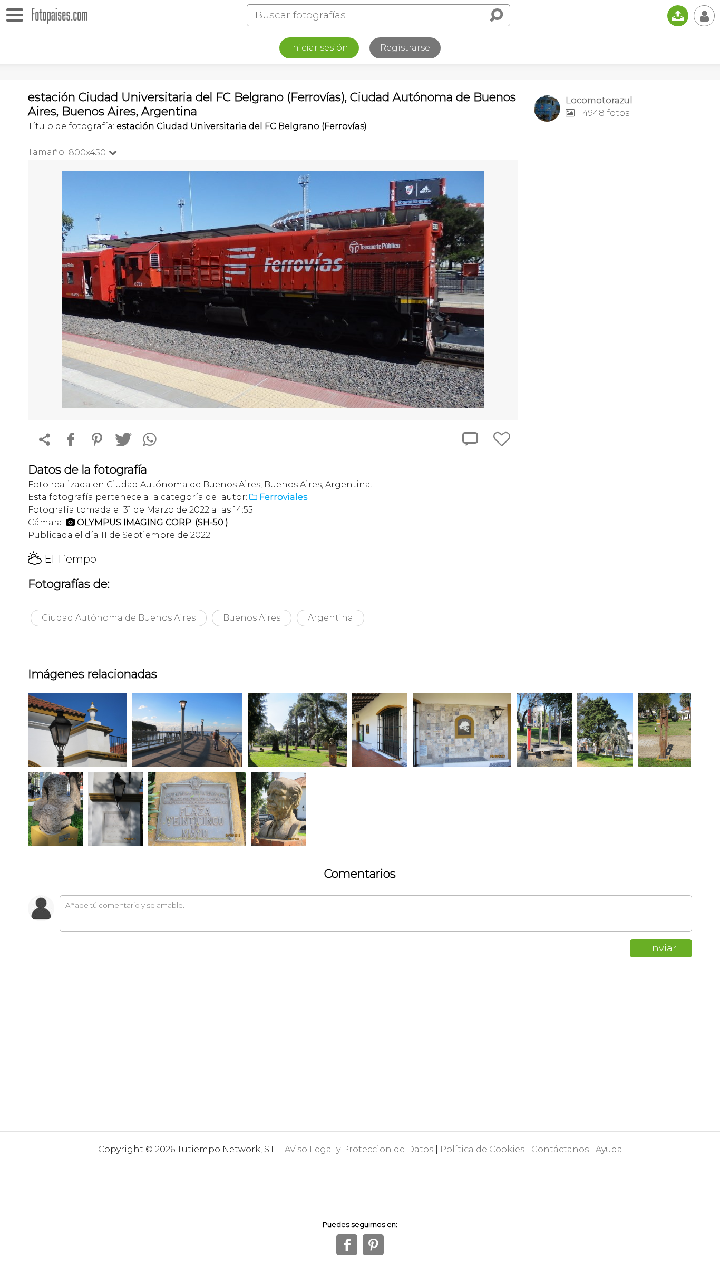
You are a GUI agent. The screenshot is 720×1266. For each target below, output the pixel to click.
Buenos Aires (251, 618)
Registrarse (405, 48)
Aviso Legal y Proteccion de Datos (359, 1149)
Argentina (330, 618)
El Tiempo (62, 559)
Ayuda (609, 1149)
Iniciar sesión (319, 48)
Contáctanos (560, 1149)
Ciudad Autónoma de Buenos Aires (119, 618)
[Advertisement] (613, 296)
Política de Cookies (482, 1149)
